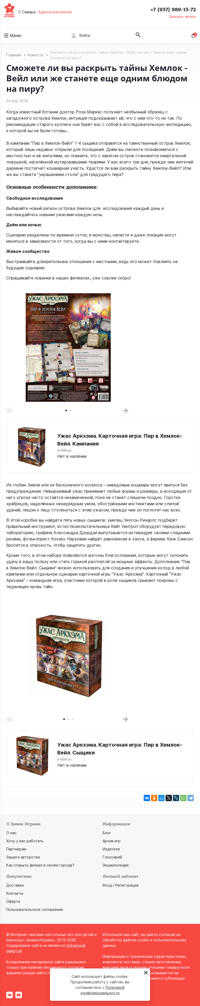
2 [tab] (70, 410)
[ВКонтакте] (147, 798)
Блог (107, 833)
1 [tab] (66, 410)
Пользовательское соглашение (34, 909)
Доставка (15, 885)
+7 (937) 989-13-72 (173, 9)
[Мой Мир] (161, 798)
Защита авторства (23, 857)
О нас (11, 833)
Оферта (13, 901)
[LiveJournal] (176, 798)
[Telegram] (191, 798)
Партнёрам (16, 849)
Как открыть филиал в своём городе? (40, 865)
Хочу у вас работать (24, 841)
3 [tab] (72, 719)
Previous (9, 410)
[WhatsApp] (183, 798)
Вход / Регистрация (121, 885)
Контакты (14, 893)
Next (125, 410)
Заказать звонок (182, 16)
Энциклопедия (116, 865)
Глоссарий (112, 857)
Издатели (111, 849)
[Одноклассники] (154, 798)
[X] (169, 798)
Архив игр (112, 841)
